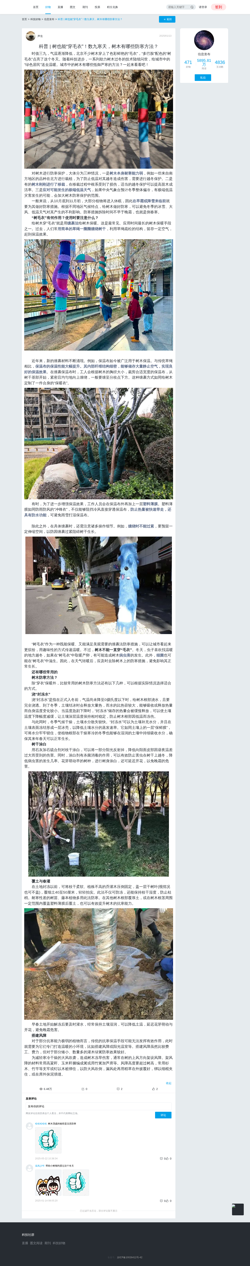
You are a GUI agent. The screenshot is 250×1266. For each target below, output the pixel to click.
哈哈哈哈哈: (41, 1123)
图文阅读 (36, 1243)
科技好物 (35, 19)
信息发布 (49, 19)
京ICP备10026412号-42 (129, 1257)
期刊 (85, 7)
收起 (168, 1083)
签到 (218, 7)
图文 (72, 7)
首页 (35, 7)
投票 (97, 7)
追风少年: (40, 1165)
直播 (60, 7)
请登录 (203, 7)
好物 (48, 7)
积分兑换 (112, 7)
